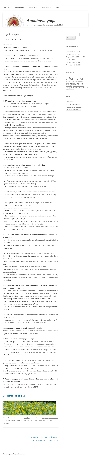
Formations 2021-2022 (73, 54)
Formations (46, 8)
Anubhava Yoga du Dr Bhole (13, 8)
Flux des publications (73, 104)
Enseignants (33, 8)
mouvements (53, 418)
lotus (46, 418)
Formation (76, 78)
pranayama (7, 420)
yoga (86, 87)
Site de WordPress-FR (73, 110)
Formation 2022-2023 (73, 52)
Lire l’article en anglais (14, 395)
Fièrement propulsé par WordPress (14, 454)
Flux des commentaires (74, 107)
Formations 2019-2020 (73, 65)
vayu (40, 420)
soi (31, 420)
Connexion (69, 102)
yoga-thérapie (47, 420)
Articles (26, 418)
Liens (57, 8)
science (81, 86)
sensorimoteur (24, 420)
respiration (15, 420)
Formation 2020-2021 (73, 62)
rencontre (69, 86)
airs (43, 418)
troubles (35, 420)
